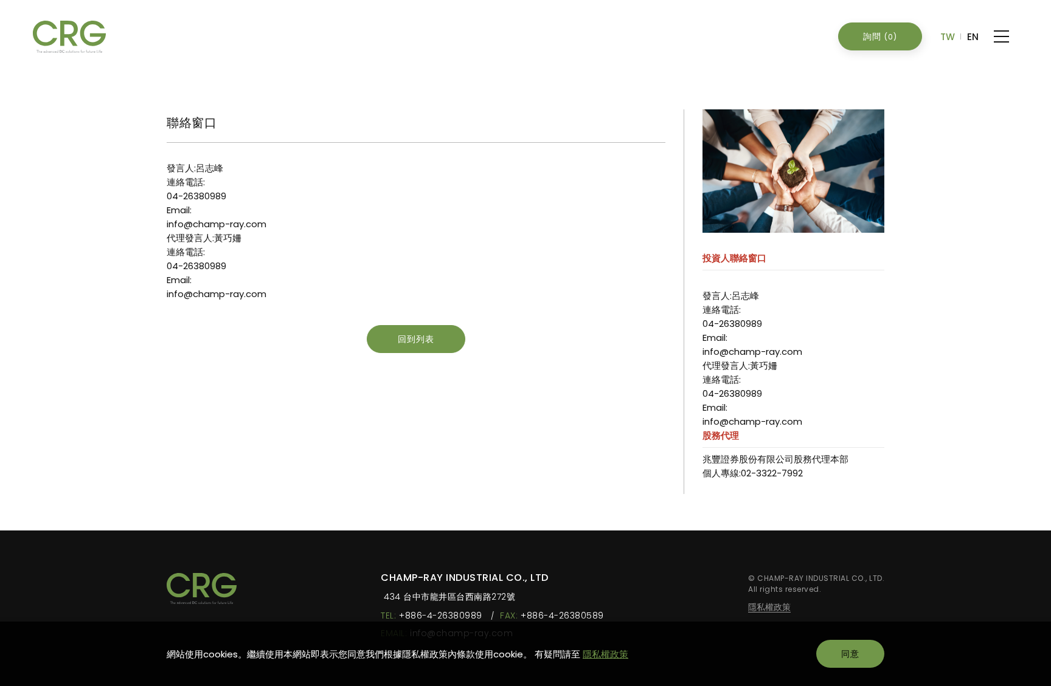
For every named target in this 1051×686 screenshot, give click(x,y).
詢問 (880, 36)
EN (973, 36)
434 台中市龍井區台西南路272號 (449, 597)
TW (947, 36)
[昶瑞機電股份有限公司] (202, 588)
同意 (850, 654)
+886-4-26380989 (440, 615)
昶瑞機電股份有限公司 (69, 36)
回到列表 (416, 339)
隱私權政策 (605, 654)
